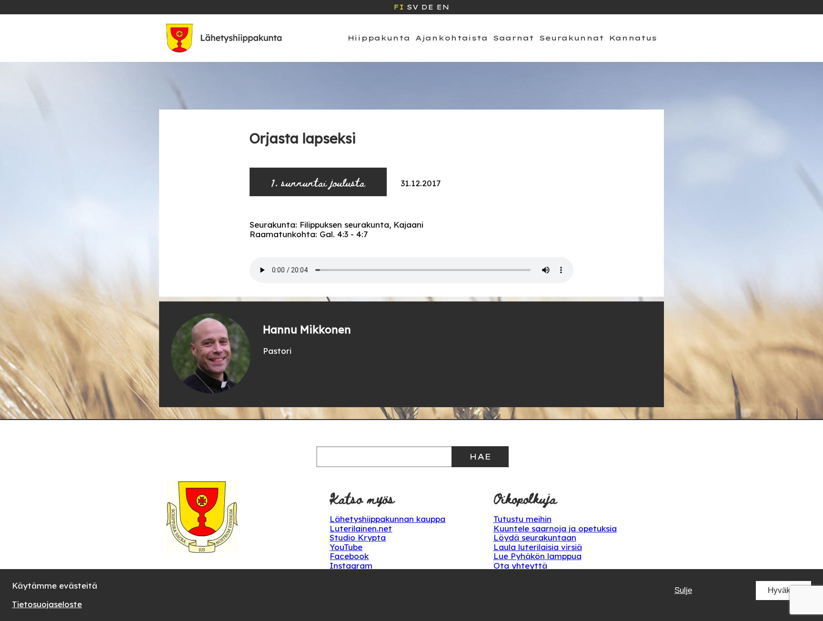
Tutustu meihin (522, 519)
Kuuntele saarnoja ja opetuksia (555, 528)
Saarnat (513, 37)
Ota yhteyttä (520, 566)
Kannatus (633, 37)
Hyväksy (783, 590)
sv (412, 7)
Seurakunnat (571, 37)
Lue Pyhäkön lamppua (537, 556)
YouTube (346, 547)
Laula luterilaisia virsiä (537, 547)
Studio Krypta (358, 537)
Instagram (351, 566)
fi (398, 7)
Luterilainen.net (361, 528)
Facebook (349, 556)
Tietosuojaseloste (47, 604)
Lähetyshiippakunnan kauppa (387, 519)
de (427, 7)
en (442, 7)
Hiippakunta (379, 37)
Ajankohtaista (451, 37)
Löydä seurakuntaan (534, 537)
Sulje (683, 590)
